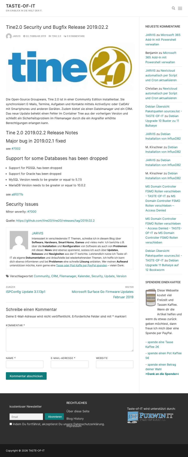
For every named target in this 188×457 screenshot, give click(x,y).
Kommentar (15, 325)
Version (121, 276)
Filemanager (67, 276)
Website (102, 358)
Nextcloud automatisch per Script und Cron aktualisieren (161, 75)
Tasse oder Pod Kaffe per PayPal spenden (81, 265)
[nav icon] (180, 8)
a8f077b (17, 194)
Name (11, 358)
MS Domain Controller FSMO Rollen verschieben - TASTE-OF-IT (163, 191)
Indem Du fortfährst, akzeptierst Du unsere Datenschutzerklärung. (59, 424)
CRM (54, 276)
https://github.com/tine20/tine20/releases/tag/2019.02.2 (55, 220)
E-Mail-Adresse (63, 358)
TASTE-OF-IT (20, 6)
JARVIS (16, 36)
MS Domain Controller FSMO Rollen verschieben (161, 237)
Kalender (84, 276)
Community (42, 276)
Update (109, 276)
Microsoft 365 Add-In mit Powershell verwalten (162, 39)
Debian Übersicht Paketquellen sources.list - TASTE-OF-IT (163, 111)
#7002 (16, 148)
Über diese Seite (77, 411)
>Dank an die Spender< (162, 374)
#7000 (31, 211)
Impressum (74, 426)
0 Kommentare (75, 36)
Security (97, 276)
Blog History (75, 418)
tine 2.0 (56, 36)
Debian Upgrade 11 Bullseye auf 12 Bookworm (162, 265)
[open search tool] (173, 8)
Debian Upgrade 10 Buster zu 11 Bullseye (162, 120)
